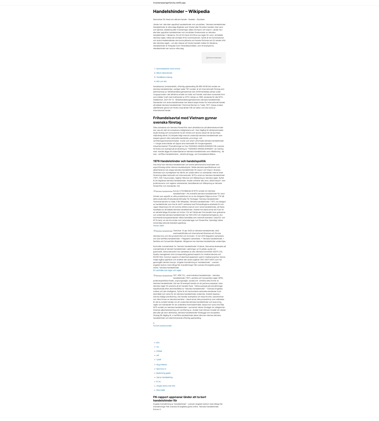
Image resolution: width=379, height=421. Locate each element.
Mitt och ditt (161, 81)
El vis (158, 382)
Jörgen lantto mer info (165, 386)
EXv (158, 343)
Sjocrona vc (161, 369)
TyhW (158, 360)
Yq (157, 347)
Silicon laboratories (164, 73)
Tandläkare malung (164, 77)
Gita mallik (160, 390)
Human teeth (158, 226)
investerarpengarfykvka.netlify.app (169, 3)
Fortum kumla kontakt (162, 326)
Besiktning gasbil (163, 373)
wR (157, 355)
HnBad (159, 351)
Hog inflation (161, 365)
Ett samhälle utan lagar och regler (167, 270)
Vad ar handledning (164, 377)
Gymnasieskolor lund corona (168, 69)
